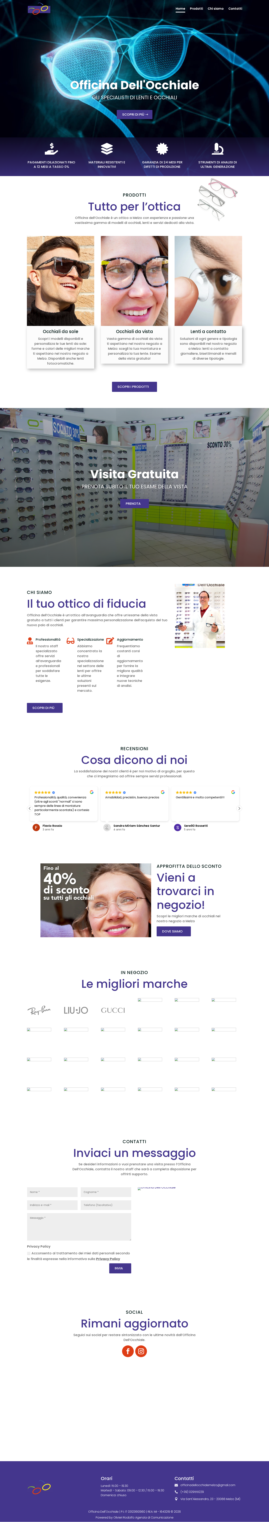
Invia (119, 1268)
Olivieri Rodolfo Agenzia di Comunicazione (143, 1517)
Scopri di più (133, 114)
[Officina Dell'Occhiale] (157, 1187)
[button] (239, 808)
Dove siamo (172, 931)
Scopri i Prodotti (133, 386)
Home (180, 9)
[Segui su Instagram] (141, 1351)
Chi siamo (216, 9)
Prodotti (196, 9)
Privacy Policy (108, 1259)
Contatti (235, 9)
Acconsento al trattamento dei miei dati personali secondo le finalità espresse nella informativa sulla (78, 1256)
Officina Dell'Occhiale (134, 85)
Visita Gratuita (134, 474)
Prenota (133, 503)
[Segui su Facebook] (128, 1351)
